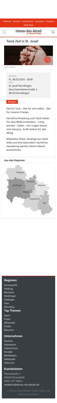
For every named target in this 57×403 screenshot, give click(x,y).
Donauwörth (10, 285)
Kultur (7, 319)
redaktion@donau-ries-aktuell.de (21, 384)
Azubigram (39, 21)
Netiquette (9, 359)
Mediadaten (28, 25)
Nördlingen (10, 296)
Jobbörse (16, 21)
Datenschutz (11, 348)
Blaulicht (9, 330)
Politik (7, 326)
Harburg (8, 288)
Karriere (8, 341)
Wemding (9, 307)
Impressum (10, 344)
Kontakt (8, 352)
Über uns (9, 362)
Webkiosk (7, 21)
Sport (7, 315)
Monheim (9, 292)
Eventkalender (27, 21)
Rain (6, 303)
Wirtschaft (9, 322)
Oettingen (9, 299)
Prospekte (50, 21)
